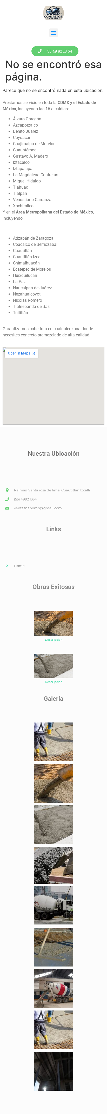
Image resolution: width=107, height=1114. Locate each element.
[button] (53, 32)
